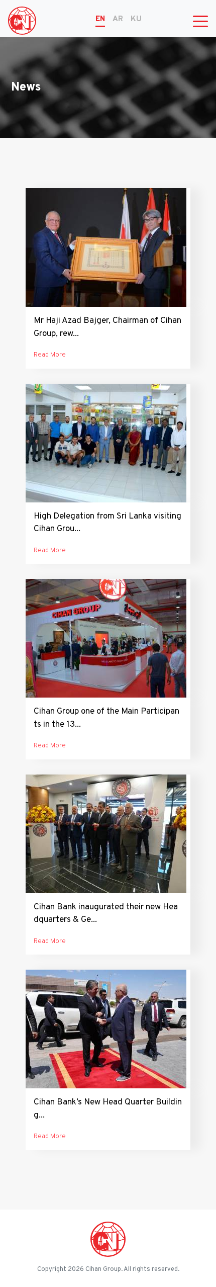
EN (100, 19)
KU (136, 19)
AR (118, 19)
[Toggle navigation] (200, 21)
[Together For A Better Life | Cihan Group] (22, 20)
